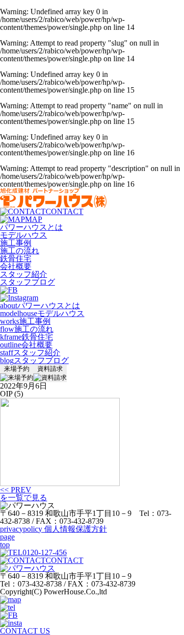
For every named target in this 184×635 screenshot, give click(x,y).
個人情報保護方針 (53, 529)
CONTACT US (25, 631)
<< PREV (15, 490)
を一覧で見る (23, 497)
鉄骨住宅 (15, 258)
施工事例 (15, 243)
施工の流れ (19, 250)
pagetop (7, 541)
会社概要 (15, 266)
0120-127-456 (45, 552)
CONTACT (64, 211)
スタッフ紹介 (23, 274)
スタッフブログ (27, 282)
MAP (33, 219)
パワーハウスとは (31, 227)
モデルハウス (23, 235)
